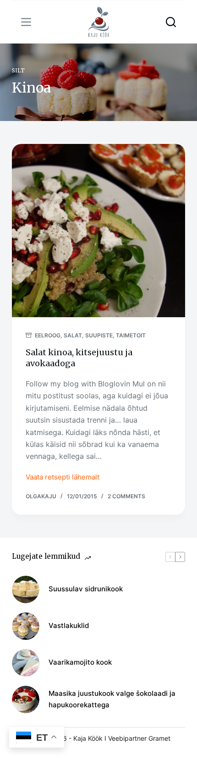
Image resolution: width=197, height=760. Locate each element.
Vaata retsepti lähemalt (62, 478)
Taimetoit (131, 335)
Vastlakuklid (69, 625)
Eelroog (47, 335)
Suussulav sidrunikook (86, 588)
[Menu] (26, 22)
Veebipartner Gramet (139, 738)
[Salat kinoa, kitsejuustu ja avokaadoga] (98, 230)
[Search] (171, 22)
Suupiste (99, 335)
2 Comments (126, 496)
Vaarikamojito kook (80, 662)
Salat (73, 335)
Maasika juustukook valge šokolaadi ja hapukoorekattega (112, 699)
